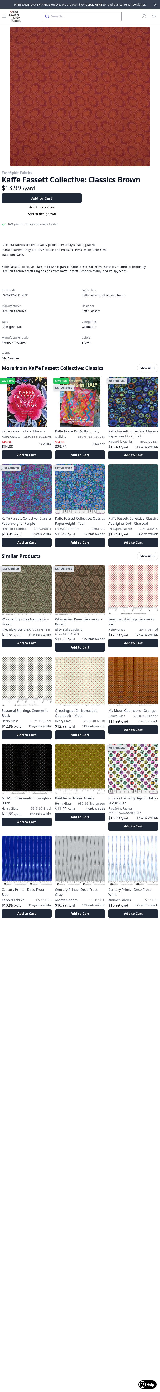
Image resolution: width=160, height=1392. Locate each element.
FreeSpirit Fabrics (17, 172)
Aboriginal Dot (12, 327)
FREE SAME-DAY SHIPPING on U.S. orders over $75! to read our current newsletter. (80, 4)
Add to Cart (41, 198)
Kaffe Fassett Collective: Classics (104, 295)
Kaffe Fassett (91, 311)
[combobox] (82, 16)
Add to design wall (42, 214)
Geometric (89, 327)
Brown (86, 343)
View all (147, 368)
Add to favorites (41, 207)
